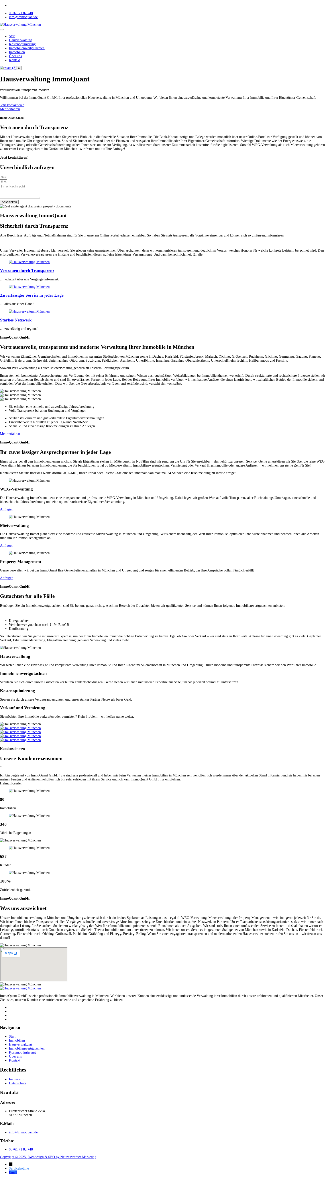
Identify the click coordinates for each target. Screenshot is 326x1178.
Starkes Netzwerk (16, 320)
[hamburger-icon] (2, 29)
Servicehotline (19, 1168)
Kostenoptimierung (22, 44)
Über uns (15, 56)
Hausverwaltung (20, 40)
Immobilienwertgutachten (27, 48)
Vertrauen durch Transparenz (27, 270)
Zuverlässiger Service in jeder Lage (31, 295)
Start (12, 36)
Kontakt (14, 60)
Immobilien (17, 52)
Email (13, 1172)
